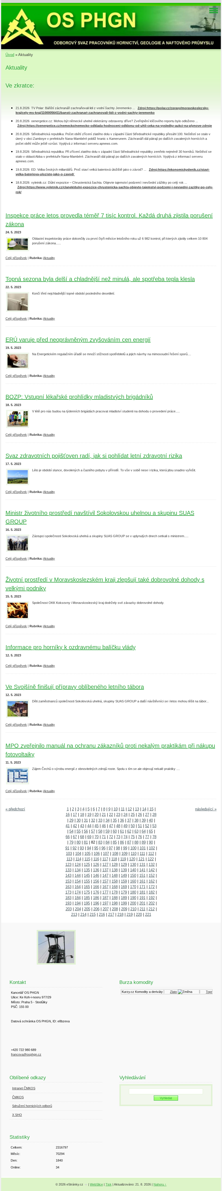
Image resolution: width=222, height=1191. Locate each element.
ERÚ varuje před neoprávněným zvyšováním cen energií (78, 339)
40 (151, 820)
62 (129, 831)
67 (75, 837)
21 (104, 814)
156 (96, 881)
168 (115, 887)
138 (115, 870)
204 (78, 909)
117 (105, 859)
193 (68, 903)
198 (115, 903)
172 (152, 887)
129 (124, 864)
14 (144, 809)
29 (71, 820)
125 (87, 864)
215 (93, 914)
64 (144, 831)
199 (124, 903)
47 (111, 826)
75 (133, 837)
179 (124, 892)
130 (133, 864)
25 (133, 814)
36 (122, 820)
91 (67, 848)
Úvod (9, 55)
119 (123, 859)
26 (140, 814)
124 (78, 864)
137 (105, 870)
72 (111, 837)
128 (115, 864)
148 (115, 875)
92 (75, 848)
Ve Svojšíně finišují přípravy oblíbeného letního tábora (74, 687)
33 (100, 820)
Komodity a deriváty (145, 991)
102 (152, 848)
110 (133, 853)
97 (111, 848)
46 (104, 826)
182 (152, 892)
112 (151, 853)
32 (93, 820)
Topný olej (209, 991)
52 (147, 826)
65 (151, 831)
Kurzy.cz (124, 991)
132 (152, 864)
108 (115, 853)
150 (133, 875)
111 (142, 853)
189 (124, 898)
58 (100, 831)
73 (118, 837)
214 (83, 914)
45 (97, 826)
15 (151, 809)
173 (68, 892)
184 (78, 898)
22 (111, 814)
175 (87, 892)
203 (69, 909)
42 (75, 826)
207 (106, 909)
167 (105, 887)
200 (133, 903)
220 (139, 914)
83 (100, 842)
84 (108, 842)
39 (144, 820)
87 (129, 842)
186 (96, 898)
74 (125, 837)
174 (78, 892)
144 (78, 875)
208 (115, 909)
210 (133, 909)
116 (96, 859)
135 (87, 870)
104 (78, 853)
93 (82, 848)
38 (136, 820)
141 (142, 870)
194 (78, 903)
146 (96, 875)
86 (122, 842)
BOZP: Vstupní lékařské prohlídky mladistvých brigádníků (79, 397)
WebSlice (96, 1184)
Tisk (109, 1184)
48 (118, 826)
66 (68, 837)
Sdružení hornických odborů (32, 1106)
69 (89, 837)
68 (82, 837)
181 (142, 892)
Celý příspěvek (16, 258)
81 (86, 842)
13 (137, 809)
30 (79, 820)
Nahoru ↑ (159, 1184)
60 (115, 831)
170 (133, 887)
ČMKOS (18, 1097)
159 (124, 881)
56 (86, 831)
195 (87, 903)
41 (68, 826)
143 (68, 875)
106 (97, 853)
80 (79, 842)
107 (106, 853)
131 (142, 864)
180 (133, 892)
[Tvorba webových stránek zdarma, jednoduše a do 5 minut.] (86, 1184)
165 (87, 887)
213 (74, 914)
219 (130, 914)
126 (96, 864)
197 (105, 903)
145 (87, 875)
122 (151, 859)
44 (89, 826)
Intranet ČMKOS (23, 1088)
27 (147, 814)
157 (105, 881)
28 (154, 814)
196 (96, 903)
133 (68, 870)
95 (96, 848)
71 (104, 837)
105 (87, 853)
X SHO (17, 1114)
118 (114, 859)
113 (69, 859)
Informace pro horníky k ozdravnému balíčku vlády (70, 647)
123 (68, 864)
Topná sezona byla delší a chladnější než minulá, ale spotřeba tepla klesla (100, 279)
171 (142, 887)
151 (142, 875)
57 (93, 831)
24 (125, 814)
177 (105, 892)
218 (120, 914)
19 (89, 814)
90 (151, 842)
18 (82, 814)
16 (68, 814)
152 (152, 875)
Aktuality (49, 258)
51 (140, 826)
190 (133, 898)
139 (124, 870)
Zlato (169, 991)
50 (133, 826)
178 (115, 892)
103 (69, 853)
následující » (206, 809)
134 (78, 870)
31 (86, 820)
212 (152, 909)
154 (78, 881)
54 (71, 831)
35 (115, 820)
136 (96, 870)
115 (87, 859)
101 (143, 848)
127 (105, 864)
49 (125, 826)
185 (87, 898)
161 (142, 881)
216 (102, 914)
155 (87, 881)
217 (111, 914)
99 (125, 848)
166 (96, 887)
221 (148, 914)
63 (136, 831)
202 (152, 903)
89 (144, 842)
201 (142, 903)
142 (152, 870)
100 (133, 848)
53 (154, 826)
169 (124, 887)
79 (71, 842)
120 (132, 859)
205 (87, 909)
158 (115, 881)
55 (79, 831)
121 (141, 859)
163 (68, 887)
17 (75, 814)
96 (103, 848)
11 (123, 809)
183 (68, 898)
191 (142, 898)
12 (130, 809)
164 (78, 887)
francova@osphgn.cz (26, 1054)
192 (152, 898)
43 (82, 826)
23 (118, 814)
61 (122, 831)
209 (124, 909)
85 (115, 842)
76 (140, 837)
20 (97, 814)
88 (136, 842)
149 (124, 875)
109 (124, 853)
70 (97, 837)
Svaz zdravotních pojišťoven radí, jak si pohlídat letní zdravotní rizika (93, 456)
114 (78, 859)
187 (105, 898)
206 (96, 909)
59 (108, 831)
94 (89, 848)
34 (108, 820)
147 (105, 875)
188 (115, 898)
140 (133, 870)
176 (96, 892)
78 (154, 837)
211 (142, 909)
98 (118, 848)
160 (133, 881)
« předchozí (15, 809)
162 (152, 881)
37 (129, 820)
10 (116, 809)
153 (68, 881)
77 (147, 837)
